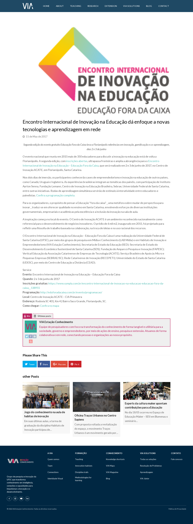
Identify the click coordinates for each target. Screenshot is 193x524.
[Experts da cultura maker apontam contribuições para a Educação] (146, 391)
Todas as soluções (148, 459)
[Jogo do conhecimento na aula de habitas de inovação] (46, 395)
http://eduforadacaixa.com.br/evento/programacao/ (71, 292)
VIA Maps (110, 466)
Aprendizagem (146, 472)
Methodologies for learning (83, 478)
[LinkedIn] (27, 498)
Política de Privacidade (177, 509)
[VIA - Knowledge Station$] (28, 5)
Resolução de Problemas (151, 466)
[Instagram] (34, 337)
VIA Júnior (144, 478)
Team (49, 466)
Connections (53, 472)
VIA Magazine (112, 472)
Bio (28, 316)
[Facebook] (31, 337)
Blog (108, 478)
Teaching (79, 459)
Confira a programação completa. (55, 195)
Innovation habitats (83, 466)
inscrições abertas (76, 161)
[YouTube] (31, 342)
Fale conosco (176, 459)
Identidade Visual (55, 478)
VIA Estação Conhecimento (56, 322)
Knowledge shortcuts (115, 459)
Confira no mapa (49, 305)
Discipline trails (81, 472)
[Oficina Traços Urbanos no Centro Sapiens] (96, 397)
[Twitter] (27, 337)
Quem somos (53, 459)
